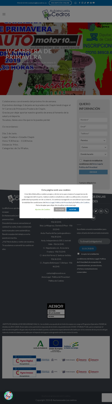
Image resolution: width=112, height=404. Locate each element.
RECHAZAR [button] (60, 209)
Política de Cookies (82, 202)
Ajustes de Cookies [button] (42, 209)
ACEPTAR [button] (72, 209)
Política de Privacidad (63, 202)
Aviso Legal (50, 202)
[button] (8, 395)
